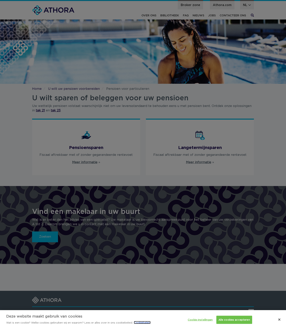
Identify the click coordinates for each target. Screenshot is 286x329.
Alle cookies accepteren (234, 319)
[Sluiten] (279, 319)
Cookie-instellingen (200, 319)
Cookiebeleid (142, 322)
